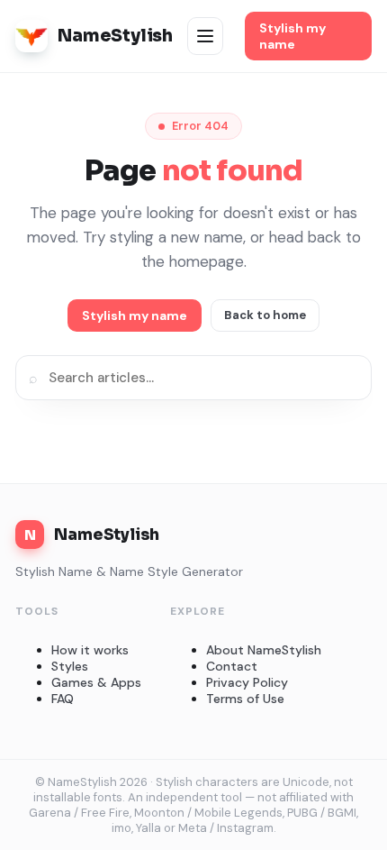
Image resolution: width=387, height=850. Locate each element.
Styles (69, 666)
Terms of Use (245, 698)
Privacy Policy (247, 682)
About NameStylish (263, 650)
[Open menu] (205, 36)
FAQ (62, 698)
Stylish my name (292, 36)
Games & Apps (96, 682)
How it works (90, 650)
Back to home (265, 315)
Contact (231, 666)
